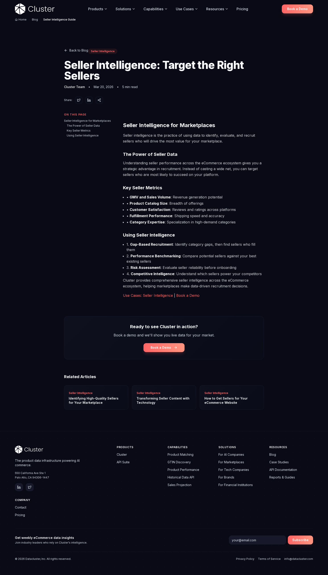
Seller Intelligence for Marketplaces (87, 120)
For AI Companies (231, 454)
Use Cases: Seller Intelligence (148, 295)
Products (95, 9)
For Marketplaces (231, 462)
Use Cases (185, 9)
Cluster (122, 454)
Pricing (242, 9)
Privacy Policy (245, 559)
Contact (20, 507)
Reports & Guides (282, 477)
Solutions (123, 9)
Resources (215, 9)
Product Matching (180, 454)
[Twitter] (30, 487)
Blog (35, 19)
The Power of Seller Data (83, 125)
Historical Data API (181, 477)
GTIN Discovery (179, 462)
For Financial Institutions (235, 485)
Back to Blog (78, 50)
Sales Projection (179, 485)
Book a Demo (297, 9)
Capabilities (153, 9)
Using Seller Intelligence (83, 135)
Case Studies (279, 462)
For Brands (226, 477)
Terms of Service (269, 559)
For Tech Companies (233, 470)
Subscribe (300, 540)
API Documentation (283, 470)
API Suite (123, 462)
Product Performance (183, 470)
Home (23, 19)
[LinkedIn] (19, 487)
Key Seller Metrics (79, 130)
